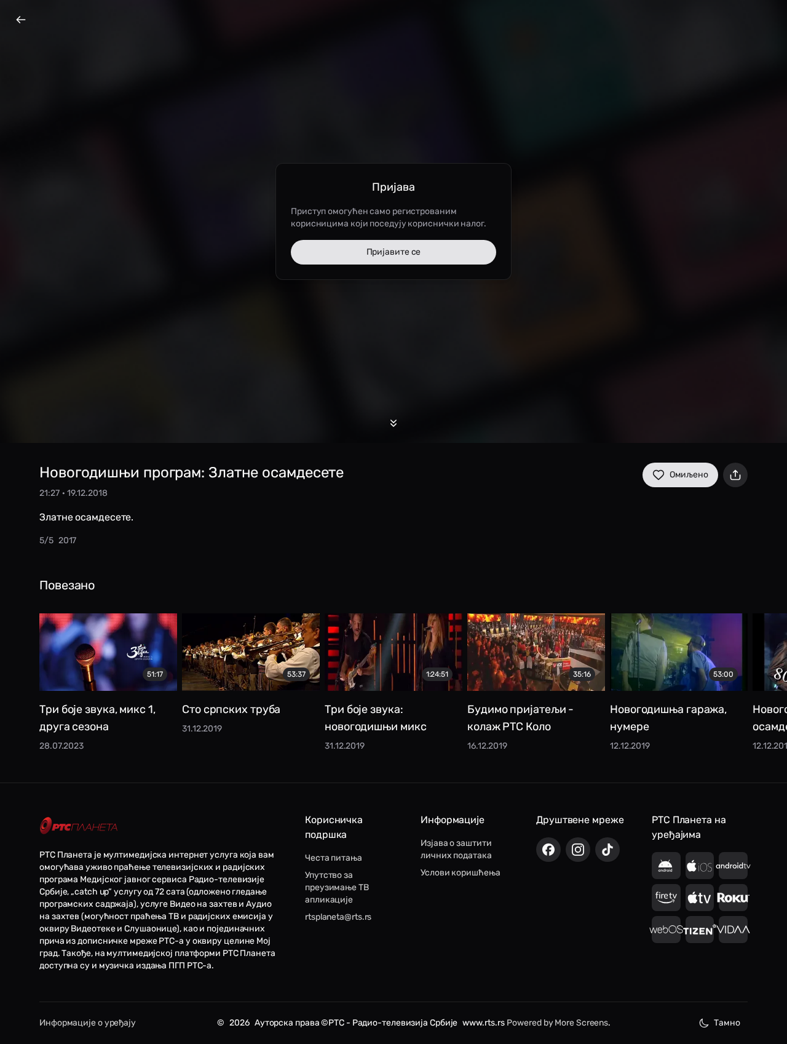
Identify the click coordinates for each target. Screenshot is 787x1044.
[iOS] (700, 865)
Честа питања (333, 858)
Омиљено (689, 474)
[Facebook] (548, 849)
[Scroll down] (393, 423)
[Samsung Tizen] (700, 929)
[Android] (666, 865)
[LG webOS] (666, 929)
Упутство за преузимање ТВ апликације (337, 887)
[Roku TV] (733, 897)
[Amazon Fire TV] (666, 897)
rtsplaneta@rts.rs (338, 917)
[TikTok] (607, 849)
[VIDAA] (733, 929)
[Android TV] (733, 865)
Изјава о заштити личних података (456, 849)
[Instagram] (578, 849)
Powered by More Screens (557, 1023)
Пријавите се (393, 252)
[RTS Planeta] (78, 826)
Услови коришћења (460, 872)
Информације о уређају (87, 1023)
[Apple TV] (700, 897)
